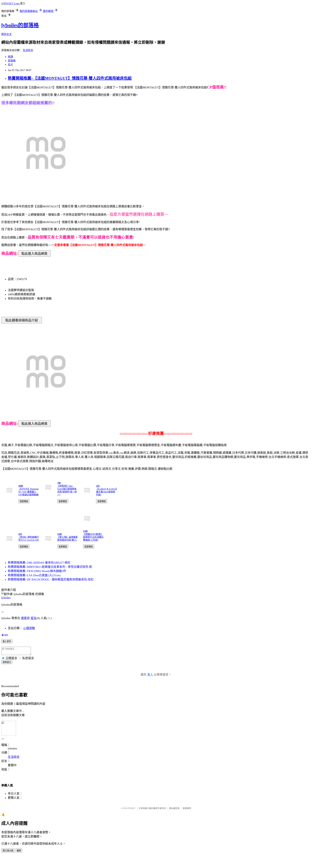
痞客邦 (25, 618)
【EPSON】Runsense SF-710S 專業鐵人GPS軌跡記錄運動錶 (28, 492)
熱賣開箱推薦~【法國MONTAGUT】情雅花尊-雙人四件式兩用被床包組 (70, 78)
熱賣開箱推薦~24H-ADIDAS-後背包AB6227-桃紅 (39, 562)
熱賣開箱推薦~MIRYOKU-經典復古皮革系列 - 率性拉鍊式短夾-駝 (50, 566)
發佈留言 (7, 662)
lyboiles (6, 597)
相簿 (10, 56)
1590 (85, 531)
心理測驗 (29, 628)
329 (97, 486)
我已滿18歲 (8, 850)
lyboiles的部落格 (20, 25)
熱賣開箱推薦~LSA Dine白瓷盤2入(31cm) (34, 575)
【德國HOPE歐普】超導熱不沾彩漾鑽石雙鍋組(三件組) (93, 537)
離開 (19, 850)
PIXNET (131, 808)
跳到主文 (6, 34)
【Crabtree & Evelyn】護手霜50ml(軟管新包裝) (106, 492)
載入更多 (7, 641)
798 (59, 483)
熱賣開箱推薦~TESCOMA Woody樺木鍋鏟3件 (37, 571)
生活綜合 (28, 50)
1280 (59, 534)
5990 (20, 486)
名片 (10, 64)
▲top (4, 634)
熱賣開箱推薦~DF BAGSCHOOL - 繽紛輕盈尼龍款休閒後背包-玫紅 (51, 579)
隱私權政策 (174, 808)
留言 (33, 618)
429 (20, 534)
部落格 (12, 60)
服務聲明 (187, 808)
